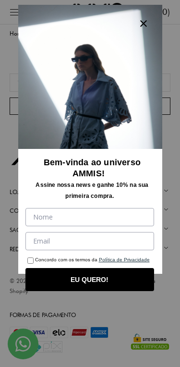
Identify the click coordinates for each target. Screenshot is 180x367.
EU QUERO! (89, 279)
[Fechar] (143, 23)
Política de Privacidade (124, 259)
